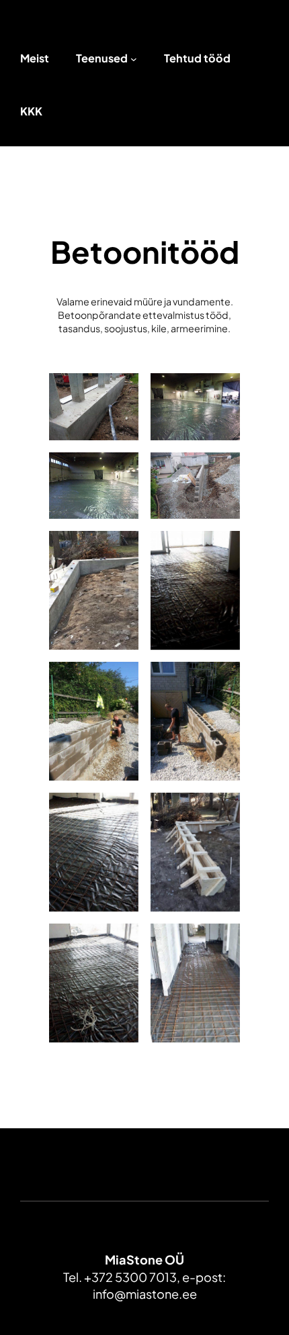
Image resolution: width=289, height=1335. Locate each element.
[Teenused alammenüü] (133, 59)
